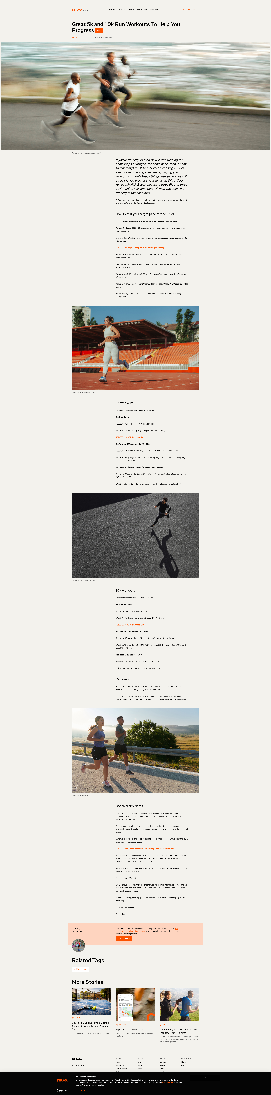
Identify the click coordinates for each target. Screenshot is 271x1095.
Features (118, 1062)
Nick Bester (108, 38)
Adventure (121, 10)
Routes (118, 1072)
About (139, 1062)
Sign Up (183, 1062)
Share (99, 30)
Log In (183, 1065)
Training (77, 969)
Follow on (121, 939)
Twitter (162, 1069)
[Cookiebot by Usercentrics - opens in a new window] (62, 1090)
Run (85, 969)
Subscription (120, 1065)
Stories (140, 1069)
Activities (112, 10)
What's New (154, 10)
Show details (81, 1091)
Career (140, 1065)
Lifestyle (131, 10)
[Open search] (183, 10)
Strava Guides (142, 10)
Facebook (163, 1062)
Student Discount (121, 1069)
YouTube (162, 1072)
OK (205, 1078)
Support (140, 1072)
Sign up (196, 10)
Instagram (163, 1065)
